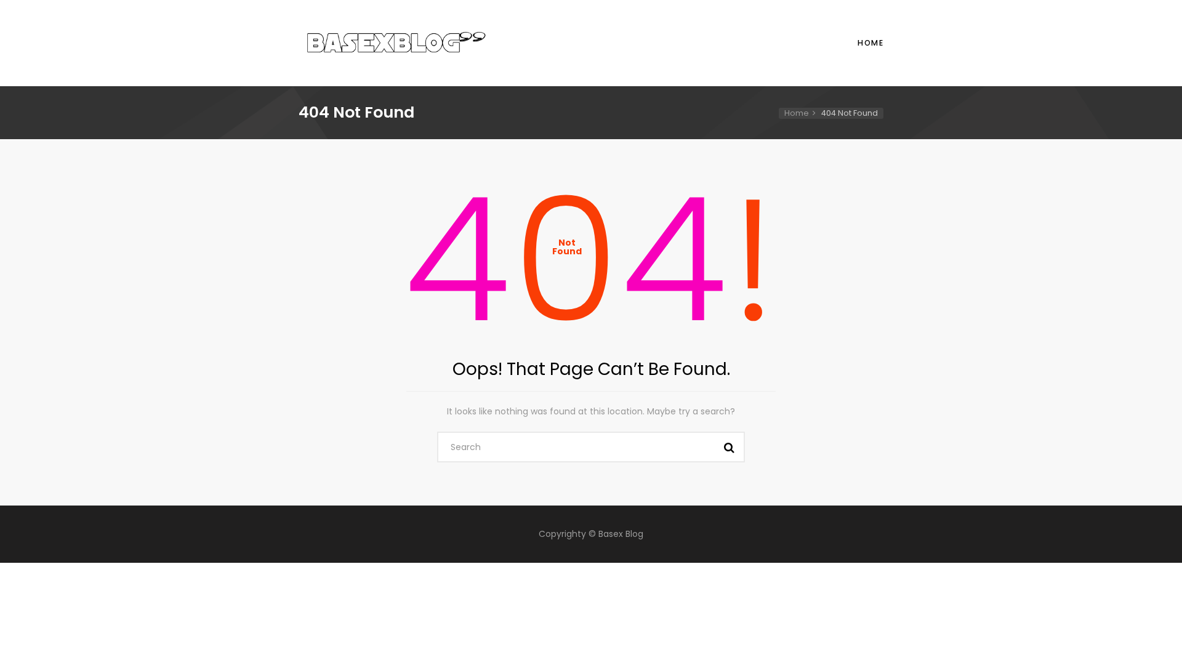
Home (870, 43)
